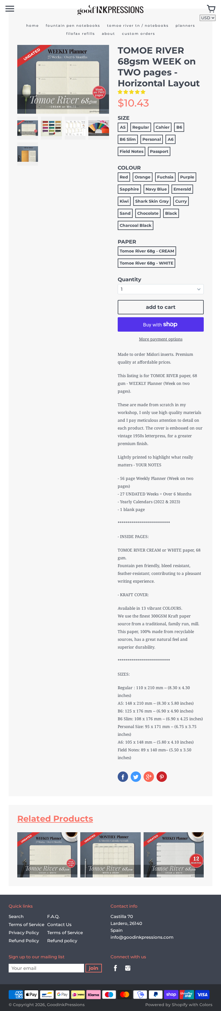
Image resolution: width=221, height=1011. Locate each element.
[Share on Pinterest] (162, 776)
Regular (140, 127)
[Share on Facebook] (123, 776)
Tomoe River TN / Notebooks (138, 25)
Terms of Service (26, 924)
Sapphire (129, 189)
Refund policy (62, 940)
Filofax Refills (80, 33)
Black (171, 213)
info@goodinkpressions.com (142, 937)
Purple (187, 177)
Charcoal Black (135, 225)
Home (32, 25)
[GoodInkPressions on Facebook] (115, 972)
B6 (179, 127)
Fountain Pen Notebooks (73, 25)
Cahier (162, 127)
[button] (132, 92)
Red (124, 177)
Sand (125, 213)
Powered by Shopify (166, 1004)
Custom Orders (138, 33)
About (108, 33)
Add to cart (161, 307)
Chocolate (148, 213)
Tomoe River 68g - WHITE (146, 263)
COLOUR (129, 168)
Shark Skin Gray (152, 201)
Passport (159, 151)
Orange (142, 177)
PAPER (127, 242)
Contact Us (59, 924)
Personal (151, 139)
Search (16, 916)
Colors (205, 1004)
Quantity (129, 279)
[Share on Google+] (149, 776)
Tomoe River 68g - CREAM (147, 251)
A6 (171, 139)
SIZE (123, 118)
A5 (122, 127)
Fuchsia (165, 177)
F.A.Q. (53, 916)
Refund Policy (24, 940)
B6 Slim (128, 139)
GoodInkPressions (66, 1004)
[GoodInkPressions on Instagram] (128, 972)
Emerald (182, 189)
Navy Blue (156, 189)
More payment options (160, 339)
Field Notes (131, 151)
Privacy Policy (24, 932)
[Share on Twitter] (136, 776)
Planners (185, 25)
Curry (181, 201)
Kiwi (124, 201)
